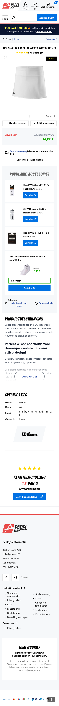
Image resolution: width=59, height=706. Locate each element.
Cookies (25, 577)
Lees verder (29, 376)
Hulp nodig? (51, 39)
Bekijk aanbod (44, 31)
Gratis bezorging (18, 151)
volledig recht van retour (18, 304)
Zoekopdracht (46, 17)
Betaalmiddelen (46, 303)
